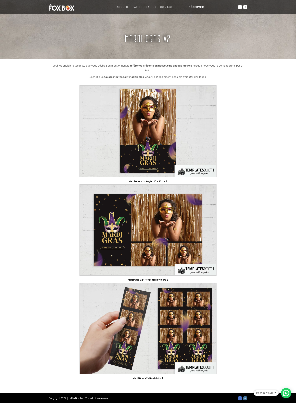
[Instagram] (245, 7)
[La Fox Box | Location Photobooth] (61, 7)
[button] (286, 393)
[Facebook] (240, 7)
